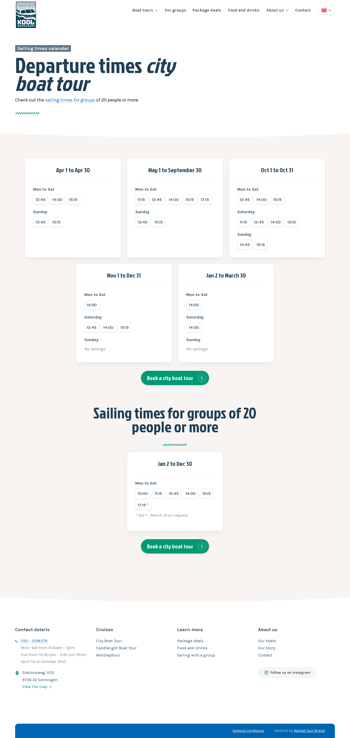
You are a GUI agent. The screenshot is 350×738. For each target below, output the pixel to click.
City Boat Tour (109, 640)
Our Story (266, 647)
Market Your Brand (309, 731)
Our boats (267, 640)
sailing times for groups (70, 100)
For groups (175, 10)
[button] (145, 10)
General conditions (248, 731)
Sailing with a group (196, 655)
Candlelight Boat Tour (116, 647)
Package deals (207, 10)
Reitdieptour (108, 655)
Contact (303, 10)
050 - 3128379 (34, 640)
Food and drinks (244, 10)
